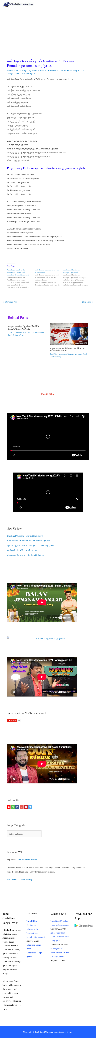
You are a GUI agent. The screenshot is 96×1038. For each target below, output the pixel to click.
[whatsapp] (13, 807)
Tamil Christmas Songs (16, 335)
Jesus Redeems (69, 354)
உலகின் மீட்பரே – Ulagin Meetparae (22, 550)
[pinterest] (26, 807)
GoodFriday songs (56, 354)
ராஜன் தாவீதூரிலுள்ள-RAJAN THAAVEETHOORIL (23, 327)
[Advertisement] (48, 28)
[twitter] (30, 807)
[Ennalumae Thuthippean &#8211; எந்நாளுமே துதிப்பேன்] (77, 277)
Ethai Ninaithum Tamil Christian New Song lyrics (28, 540)
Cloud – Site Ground (35, 936)
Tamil (24, 332)
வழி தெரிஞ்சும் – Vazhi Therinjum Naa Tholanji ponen (30, 545)
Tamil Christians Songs (17, 70)
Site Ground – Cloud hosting (19, 879)
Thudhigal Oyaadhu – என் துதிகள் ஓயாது (25, 535)
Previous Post (10, 301)
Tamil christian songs (23, 73)
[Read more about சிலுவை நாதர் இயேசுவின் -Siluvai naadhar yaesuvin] (69, 333)
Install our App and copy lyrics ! (47, 638)
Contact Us (31, 925)
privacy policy (32, 929)
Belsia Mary (71, 70)
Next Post (87, 301)
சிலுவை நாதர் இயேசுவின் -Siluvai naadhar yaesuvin (67, 349)
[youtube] (9, 807)
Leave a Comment (14, 332)
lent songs (78, 354)
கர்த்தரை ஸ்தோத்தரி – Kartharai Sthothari (25, 554)
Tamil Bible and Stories (27, 859)
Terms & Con (32, 932)
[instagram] (22, 807)
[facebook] (17, 807)
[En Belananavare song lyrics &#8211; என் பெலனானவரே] (49, 277)
